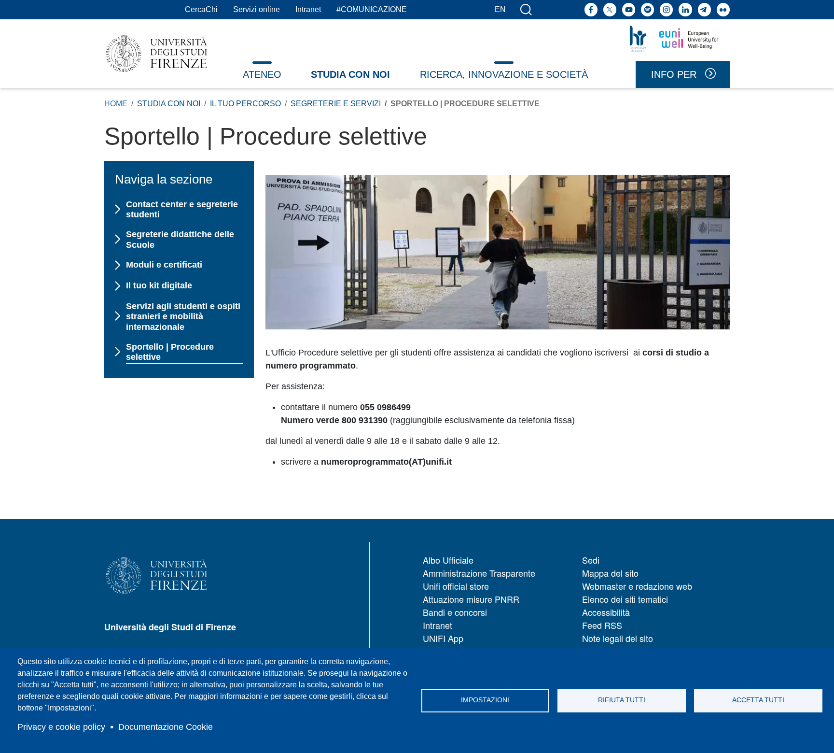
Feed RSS (602, 625)
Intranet (308, 9)
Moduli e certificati (164, 265)
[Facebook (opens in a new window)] (591, 9)
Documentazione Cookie (165, 727)
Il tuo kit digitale (159, 285)
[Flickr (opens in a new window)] (723, 9)
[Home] (156, 53)
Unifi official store (456, 586)
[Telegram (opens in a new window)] (704, 9)
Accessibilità (606, 612)
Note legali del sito (617, 638)
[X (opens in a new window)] (609, 9)
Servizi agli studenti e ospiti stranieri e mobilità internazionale (183, 316)
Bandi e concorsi (455, 612)
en (500, 9)
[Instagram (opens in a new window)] (666, 9)
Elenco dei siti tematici (625, 599)
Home (115, 103)
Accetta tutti (758, 700)
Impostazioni (485, 700)
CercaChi (201, 9)
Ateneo (262, 74)
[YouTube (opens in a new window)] (628, 9)
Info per (673, 74)
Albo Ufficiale (448, 560)
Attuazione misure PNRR (471, 599)
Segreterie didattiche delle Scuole (180, 239)
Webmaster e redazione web (637, 586)
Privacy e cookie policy (61, 727)
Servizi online (256, 9)
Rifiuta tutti (621, 700)
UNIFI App (443, 638)
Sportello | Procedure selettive (170, 352)
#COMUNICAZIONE (371, 9)
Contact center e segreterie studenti (182, 209)
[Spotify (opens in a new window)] (647, 9)
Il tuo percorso (245, 103)
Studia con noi (350, 74)
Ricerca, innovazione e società (504, 74)
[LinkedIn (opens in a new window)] (685, 9)
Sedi (590, 560)
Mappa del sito (610, 573)
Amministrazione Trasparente (479, 573)
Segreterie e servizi (336, 103)
